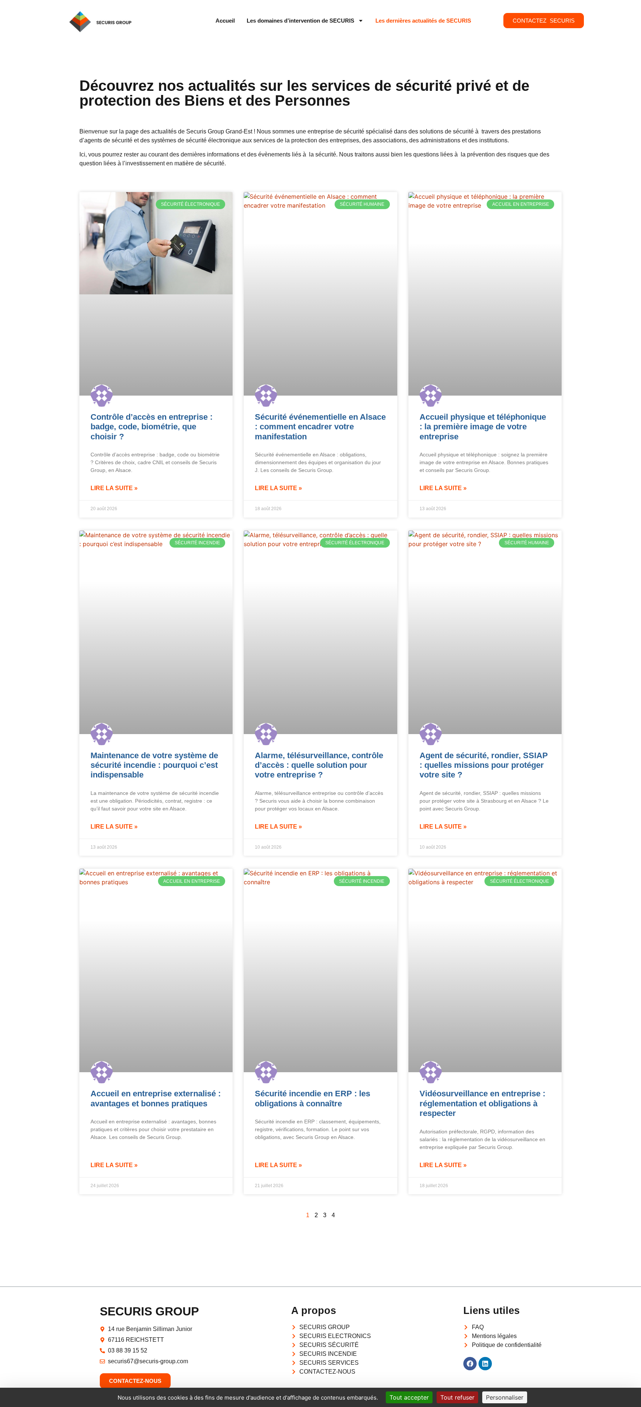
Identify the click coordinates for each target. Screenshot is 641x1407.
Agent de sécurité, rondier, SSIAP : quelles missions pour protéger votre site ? (484, 765)
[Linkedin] (485, 1363)
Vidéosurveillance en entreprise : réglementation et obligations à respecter (482, 1103)
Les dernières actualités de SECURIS (423, 20)
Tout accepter (409, 1397)
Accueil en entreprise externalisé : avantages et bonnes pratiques (156, 1098)
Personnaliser (504, 1397)
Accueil (225, 20)
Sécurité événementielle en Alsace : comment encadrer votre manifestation (320, 426)
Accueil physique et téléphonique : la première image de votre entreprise (483, 426)
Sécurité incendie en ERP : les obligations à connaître (312, 1098)
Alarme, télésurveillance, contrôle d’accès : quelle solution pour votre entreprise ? (319, 765)
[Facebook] (470, 1363)
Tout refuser (457, 1397)
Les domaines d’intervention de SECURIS (300, 20)
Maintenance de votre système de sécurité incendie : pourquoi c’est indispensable (154, 765)
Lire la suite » (114, 488)
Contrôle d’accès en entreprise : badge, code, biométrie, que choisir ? (152, 426)
